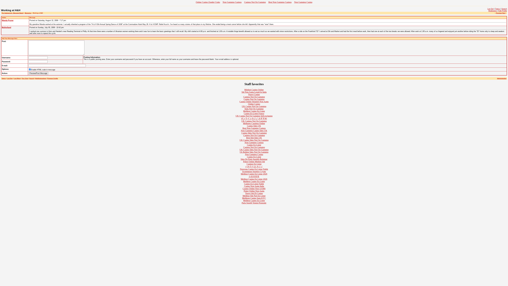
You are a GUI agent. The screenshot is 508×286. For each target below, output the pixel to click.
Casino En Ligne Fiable (254, 184)
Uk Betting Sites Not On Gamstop (254, 152)
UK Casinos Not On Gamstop (254, 121)
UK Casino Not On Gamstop (254, 106)
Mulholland (6, 27)
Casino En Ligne (254, 145)
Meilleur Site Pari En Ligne (254, 196)
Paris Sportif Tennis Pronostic (254, 203)
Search (504, 9)
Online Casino (254, 104)
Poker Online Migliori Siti (254, 161)
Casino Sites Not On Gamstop (254, 133)
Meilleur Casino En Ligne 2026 (254, 174)
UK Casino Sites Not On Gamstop (254, 140)
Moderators (492, 11)
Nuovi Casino (254, 94)
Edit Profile (502, 11)
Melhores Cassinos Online (254, 123)
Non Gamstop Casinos (232, 2)
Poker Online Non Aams (254, 191)
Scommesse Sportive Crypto (254, 171)
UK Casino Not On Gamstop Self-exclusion (254, 116)
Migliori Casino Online (254, 90)
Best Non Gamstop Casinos (280, 2)
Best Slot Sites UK (254, 138)
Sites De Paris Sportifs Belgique (254, 159)
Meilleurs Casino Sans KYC (254, 198)
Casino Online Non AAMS (254, 188)
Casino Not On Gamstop (254, 99)
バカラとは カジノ (254, 166)
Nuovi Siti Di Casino (254, 193)
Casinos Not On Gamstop (255, 2)
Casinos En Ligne (254, 164)
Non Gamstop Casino (303, 2)
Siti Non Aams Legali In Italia (254, 92)
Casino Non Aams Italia (254, 186)
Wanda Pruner (7, 20)
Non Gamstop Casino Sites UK (254, 130)
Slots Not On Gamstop (254, 109)
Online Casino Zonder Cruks (208, 2)
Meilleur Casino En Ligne (254, 111)
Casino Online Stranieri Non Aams (254, 101)
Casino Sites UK (254, 126)
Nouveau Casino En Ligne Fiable (254, 169)
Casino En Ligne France (254, 113)
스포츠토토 (254, 176)
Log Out (490, 9)
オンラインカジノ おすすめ (254, 118)
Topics (497, 9)
